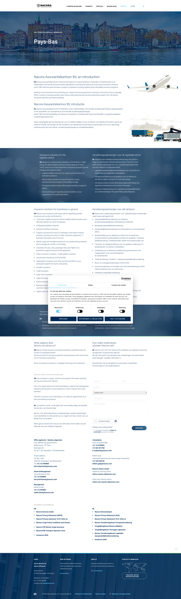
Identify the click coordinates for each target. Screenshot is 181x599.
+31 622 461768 (98, 448)
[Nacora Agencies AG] (45, 6)
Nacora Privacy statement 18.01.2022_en (52, 519)
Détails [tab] (90, 285)
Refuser (63, 319)
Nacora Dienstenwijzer (103, 512)
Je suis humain (104, 421)
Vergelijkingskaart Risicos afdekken (108, 526)
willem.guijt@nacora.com (102, 464)
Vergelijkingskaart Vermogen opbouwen (110, 530)
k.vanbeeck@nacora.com (102, 451)
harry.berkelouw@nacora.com (45, 479)
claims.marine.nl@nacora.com (104, 474)
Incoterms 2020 (42, 535)
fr (134, 6)
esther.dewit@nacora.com (44, 492)
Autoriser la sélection (90, 319)
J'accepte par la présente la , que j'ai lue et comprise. (104, 431)
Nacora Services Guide (45, 512)
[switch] (80, 311)
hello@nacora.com (48, 583)
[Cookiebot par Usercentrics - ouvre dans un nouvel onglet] (122, 278)
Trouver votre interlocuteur (132, 575)
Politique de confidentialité (102, 427)
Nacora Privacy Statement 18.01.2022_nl (110, 519)
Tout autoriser (117, 319)
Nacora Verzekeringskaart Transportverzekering (113, 523)
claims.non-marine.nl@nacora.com (105, 482)
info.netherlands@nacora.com (45, 466)
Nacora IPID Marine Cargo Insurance (50, 527)
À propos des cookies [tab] (119, 285)
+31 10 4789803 (40, 490)
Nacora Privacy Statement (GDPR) (49, 515)
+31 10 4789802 (98, 445)
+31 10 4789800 (43, 464)
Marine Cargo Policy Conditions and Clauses (53, 523)
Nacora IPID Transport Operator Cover (50, 531)
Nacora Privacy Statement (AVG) (107, 515)
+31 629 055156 (98, 461)
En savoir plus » (64, 573)
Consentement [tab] (62, 285)
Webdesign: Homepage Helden (121, 594)
